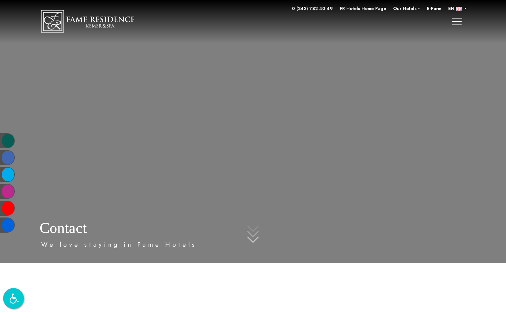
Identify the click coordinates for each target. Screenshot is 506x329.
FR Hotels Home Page (363, 8)
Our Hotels (405, 8)
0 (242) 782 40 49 (312, 8)
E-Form (434, 8)
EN (452, 8)
